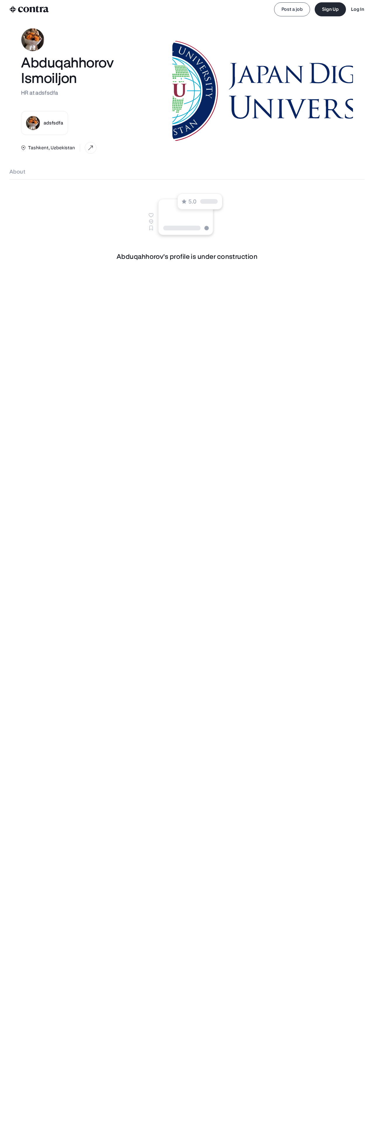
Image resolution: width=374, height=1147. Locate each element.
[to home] (29, 9)
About (17, 172)
